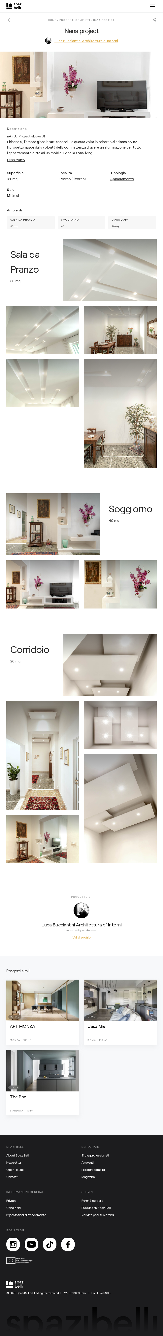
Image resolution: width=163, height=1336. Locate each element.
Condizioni (13, 1207)
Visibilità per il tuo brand (98, 1215)
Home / (53, 19)
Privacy (11, 1200)
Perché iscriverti (92, 1200)
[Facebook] (68, 1244)
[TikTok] (49, 1244)
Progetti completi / (76, 19)
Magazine (88, 1177)
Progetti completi (94, 1169)
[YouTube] (31, 1244)
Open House (14, 1169)
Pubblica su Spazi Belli (96, 1207)
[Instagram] (13, 1244)
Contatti (12, 1177)
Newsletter (13, 1162)
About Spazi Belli (17, 1155)
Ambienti (87, 1162)
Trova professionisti (95, 1155)
